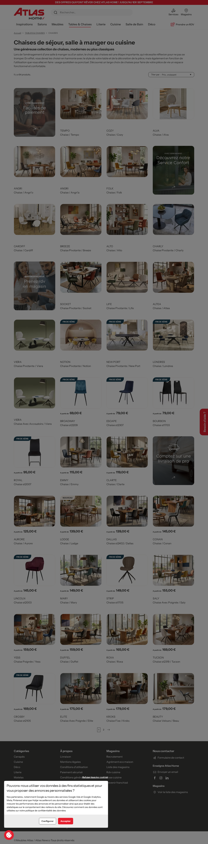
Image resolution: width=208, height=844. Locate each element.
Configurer (47, 821)
